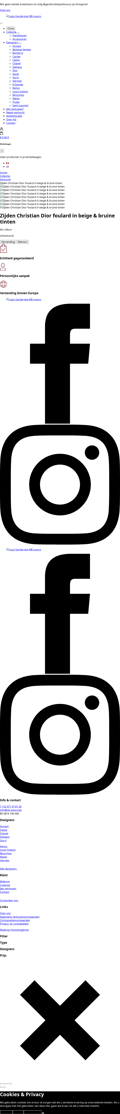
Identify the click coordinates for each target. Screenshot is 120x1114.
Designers (12, 42)
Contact (10, 123)
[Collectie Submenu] (18, 32)
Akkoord (6, 1112)
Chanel (4, 833)
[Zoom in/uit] (1, 1083)
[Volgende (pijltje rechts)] (4, 1087)
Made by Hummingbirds (14, 930)
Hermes (4, 860)
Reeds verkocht (15, 112)
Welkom (5, 881)
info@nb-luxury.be (11, 810)
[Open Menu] (1, 23)
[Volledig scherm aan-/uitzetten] (4, 1083)
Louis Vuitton (8, 850)
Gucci (3, 840)
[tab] (8, 242)
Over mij (11, 119)
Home (3, 172)
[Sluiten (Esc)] (10, 1083)
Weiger (18, 1112)
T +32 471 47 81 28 (10, 806)
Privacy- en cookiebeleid (14, 923)
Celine (3, 830)
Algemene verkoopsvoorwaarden (20, 917)
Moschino (6, 853)
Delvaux (4, 837)
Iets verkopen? (15, 109)
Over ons (5, 913)
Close (11, 28)
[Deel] (7, 1083)
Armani (4, 826)
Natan (3, 857)
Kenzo (3, 846)
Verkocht (5, 179)
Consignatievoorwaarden (15, 920)
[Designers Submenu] (20, 43)
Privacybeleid (32, 1112)
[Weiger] (43, 1113)
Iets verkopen (8, 888)
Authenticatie (14, 116)
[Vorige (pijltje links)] (1, 1087)
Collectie (11, 32)
